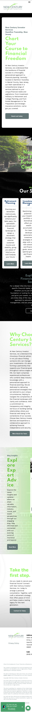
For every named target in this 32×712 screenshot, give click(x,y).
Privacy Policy (13, 643)
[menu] (29, 2)
